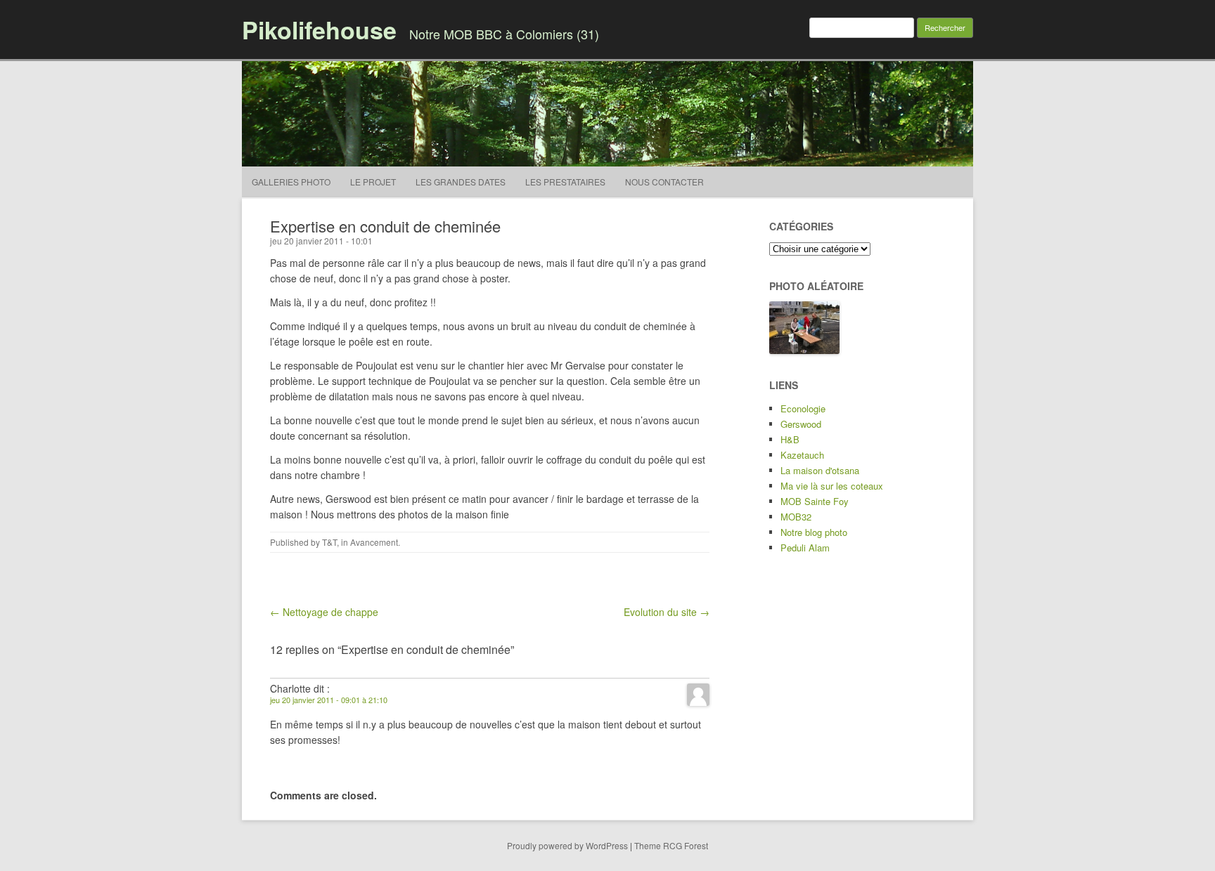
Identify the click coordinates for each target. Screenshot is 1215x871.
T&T (329, 542)
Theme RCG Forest (671, 845)
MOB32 (795, 516)
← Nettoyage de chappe (324, 612)
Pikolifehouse (319, 29)
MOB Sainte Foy (814, 501)
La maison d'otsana (819, 470)
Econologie (802, 408)
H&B (789, 439)
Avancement (374, 542)
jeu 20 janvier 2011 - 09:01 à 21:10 (328, 699)
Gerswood (800, 424)
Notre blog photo (813, 532)
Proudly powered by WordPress (567, 845)
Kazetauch (802, 454)
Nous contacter (664, 182)
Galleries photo (291, 182)
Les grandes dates (461, 182)
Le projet (373, 182)
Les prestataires (565, 182)
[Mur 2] (804, 350)
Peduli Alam (805, 547)
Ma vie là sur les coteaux (831, 485)
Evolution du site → (666, 612)
